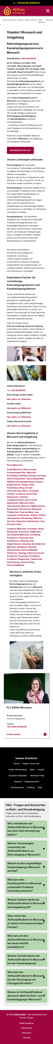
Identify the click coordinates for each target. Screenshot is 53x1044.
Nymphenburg (27, 481)
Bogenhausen (13, 484)
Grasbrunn (12, 538)
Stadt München (14, 469)
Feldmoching (13, 481)
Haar (42, 521)
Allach (25, 491)
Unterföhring (13, 562)
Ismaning (26, 544)
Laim (36, 512)
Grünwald (33, 491)
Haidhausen (13, 503)
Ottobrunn (12, 553)
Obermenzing (13, 506)
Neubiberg (22, 547)
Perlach (39, 481)
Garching (41, 475)
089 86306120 (29, 58)
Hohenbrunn (13, 541)
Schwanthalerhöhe (16, 472)
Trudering (20, 494)
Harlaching (31, 494)
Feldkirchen (35, 532)
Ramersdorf (13, 509)
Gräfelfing (35, 534)
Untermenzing (14, 491)
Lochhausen (23, 515)
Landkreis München (16, 528)
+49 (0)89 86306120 (17, 727)
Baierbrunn (12, 532)
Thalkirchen (13, 512)
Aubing (33, 515)
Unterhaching (27, 562)
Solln (31, 484)
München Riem (27, 503)
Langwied (11, 515)
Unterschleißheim (15, 565)
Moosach (25, 506)
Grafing (10, 494)
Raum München (14, 465)
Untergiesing (13, 518)
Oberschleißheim (29, 550)
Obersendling (26, 512)
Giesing (32, 475)
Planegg (22, 553)
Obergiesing (26, 518)
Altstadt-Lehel (14, 524)
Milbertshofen (38, 506)
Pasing (24, 484)
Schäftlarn (34, 556)
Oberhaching (13, 550)
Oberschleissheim (35, 478)
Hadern (42, 515)
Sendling (23, 475)
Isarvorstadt (31, 500)
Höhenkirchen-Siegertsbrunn (21, 542)
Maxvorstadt (29, 469)
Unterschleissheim (16, 478)
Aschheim (32, 528)
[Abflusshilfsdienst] (14, 10)
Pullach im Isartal (35, 553)
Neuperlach (33, 521)
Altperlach (21, 521)
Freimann (23, 497)
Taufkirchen (36, 559)
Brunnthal (24, 532)
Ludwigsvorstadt (15, 500)
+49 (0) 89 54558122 (28, 3)
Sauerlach (23, 556)
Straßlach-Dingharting (18, 559)
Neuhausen (12, 497)
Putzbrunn (12, 556)
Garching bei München (18, 534)
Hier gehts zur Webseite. (19, 399)
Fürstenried (25, 509)
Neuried (32, 547)
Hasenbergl (12, 487)
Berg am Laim (25, 487)
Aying (41, 528)
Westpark (37, 509)
